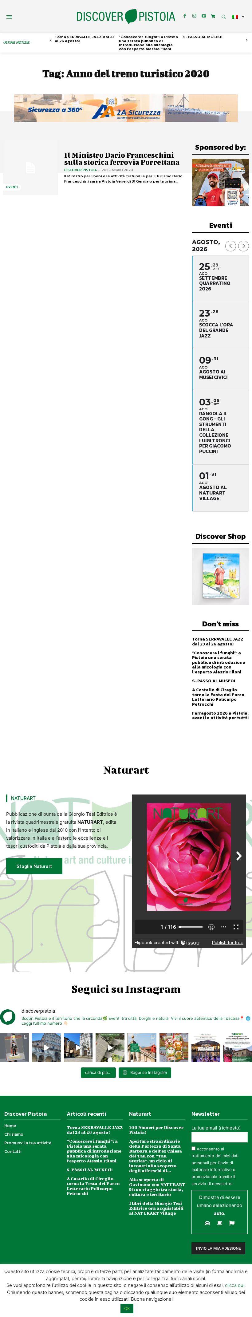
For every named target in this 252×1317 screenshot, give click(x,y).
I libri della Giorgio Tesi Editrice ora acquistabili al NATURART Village (156, 1208)
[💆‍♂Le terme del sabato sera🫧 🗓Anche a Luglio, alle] (205, 1047)
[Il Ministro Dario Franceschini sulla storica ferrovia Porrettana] (30, 167)
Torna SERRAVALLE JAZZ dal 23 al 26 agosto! (84, 39)
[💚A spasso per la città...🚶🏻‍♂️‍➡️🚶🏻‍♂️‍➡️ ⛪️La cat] (78, 1047)
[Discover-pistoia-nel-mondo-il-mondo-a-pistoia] (126, 16)
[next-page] (246, 40)
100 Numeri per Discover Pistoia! (156, 1130)
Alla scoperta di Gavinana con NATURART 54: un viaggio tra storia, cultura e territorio (157, 1187)
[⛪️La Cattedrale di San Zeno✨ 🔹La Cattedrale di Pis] (46, 1047)
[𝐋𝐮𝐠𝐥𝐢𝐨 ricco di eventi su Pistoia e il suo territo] (142, 1047)
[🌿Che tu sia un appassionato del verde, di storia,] (110, 1047)
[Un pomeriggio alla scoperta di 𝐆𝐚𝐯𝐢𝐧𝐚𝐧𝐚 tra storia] (237, 1047)
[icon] (213, 16)
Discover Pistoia (80, 170)
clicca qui (234, 1285)
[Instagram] (194, 16)
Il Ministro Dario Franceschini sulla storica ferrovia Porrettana (121, 158)
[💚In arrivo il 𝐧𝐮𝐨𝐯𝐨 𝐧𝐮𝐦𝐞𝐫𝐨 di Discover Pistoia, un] (14, 1047)
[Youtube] (203, 16)
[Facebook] (184, 16)
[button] (238, 16)
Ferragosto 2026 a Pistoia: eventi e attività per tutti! (220, 715)
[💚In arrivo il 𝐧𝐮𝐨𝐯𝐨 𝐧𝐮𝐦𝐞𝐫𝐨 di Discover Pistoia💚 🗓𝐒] (173, 1047)
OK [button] (127, 1308)
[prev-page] (51, 40)
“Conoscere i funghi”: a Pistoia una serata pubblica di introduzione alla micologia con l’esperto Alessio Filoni (148, 43)
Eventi (12, 187)
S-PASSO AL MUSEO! (202, 37)
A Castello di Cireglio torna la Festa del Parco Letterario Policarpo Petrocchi (218, 697)
